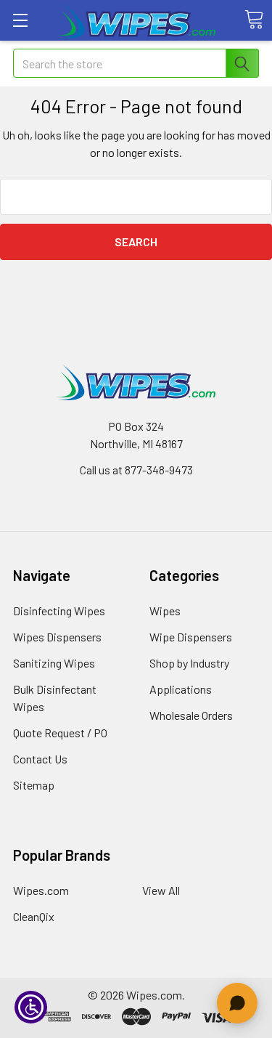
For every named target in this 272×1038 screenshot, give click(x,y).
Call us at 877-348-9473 (136, 470)
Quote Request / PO (60, 732)
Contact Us (40, 759)
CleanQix (33, 916)
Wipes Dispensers (57, 637)
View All (161, 890)
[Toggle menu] (20, 20)
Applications (180, 689)
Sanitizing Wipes (54, 663)
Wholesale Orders (191, 715)
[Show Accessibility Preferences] (31, 1007)
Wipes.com (41, 890)
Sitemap (33, 785)
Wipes (165, 610)
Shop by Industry (189, 663)
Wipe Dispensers (190, 637)
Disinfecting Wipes (59, 610)
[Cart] (254, 19)
